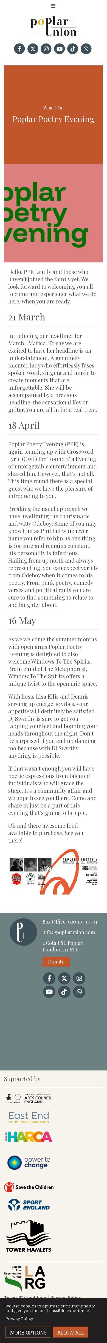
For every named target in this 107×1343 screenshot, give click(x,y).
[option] (53, 213)
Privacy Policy (65, 1297)
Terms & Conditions (25, 1297)
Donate (56, 961)
